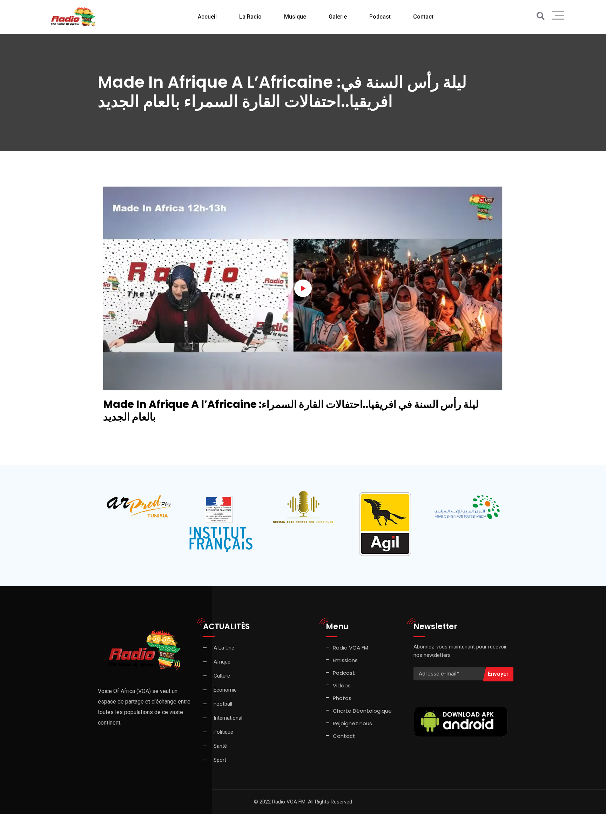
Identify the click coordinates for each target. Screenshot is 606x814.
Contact (344, 736)
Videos (342, 685)
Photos (342, 698)
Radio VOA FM (350, 647)
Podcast (380, 16)
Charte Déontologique (363, 710)
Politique (223, 732)
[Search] (541, 16)
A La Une (224, 648)
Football (223, 704)
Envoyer (498, 674)
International (228, 718)
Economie (225, 690)
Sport (220, 760)
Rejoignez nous (352, 723)
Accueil (207, 16)
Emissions (345, 660)
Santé (220, 746)
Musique (295, 16)
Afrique (222, 662)
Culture (222, 676)
